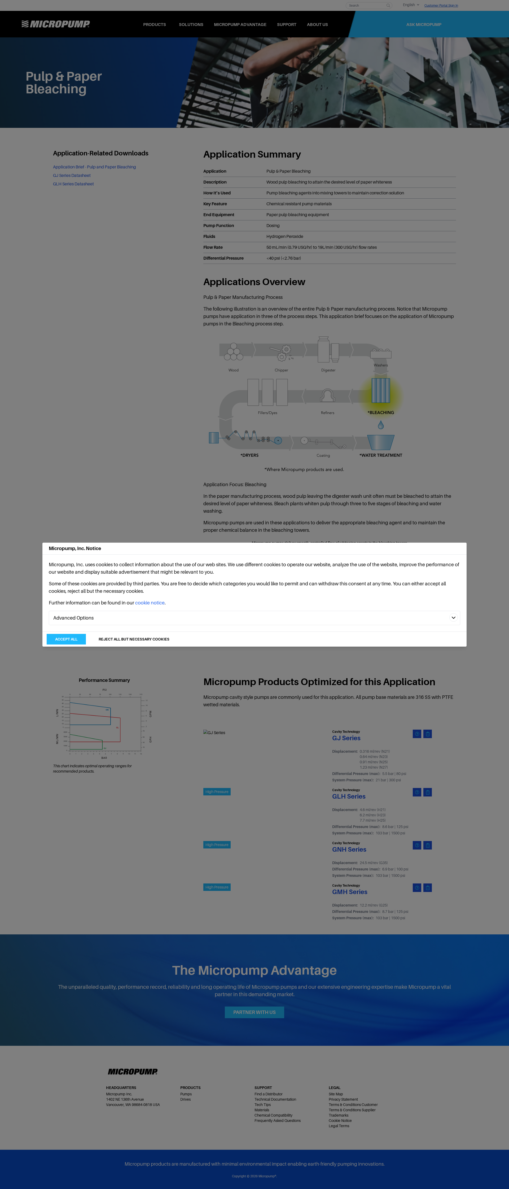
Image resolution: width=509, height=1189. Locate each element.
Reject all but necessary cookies (134, 639)
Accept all (66, 639)
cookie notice (150, 603)
